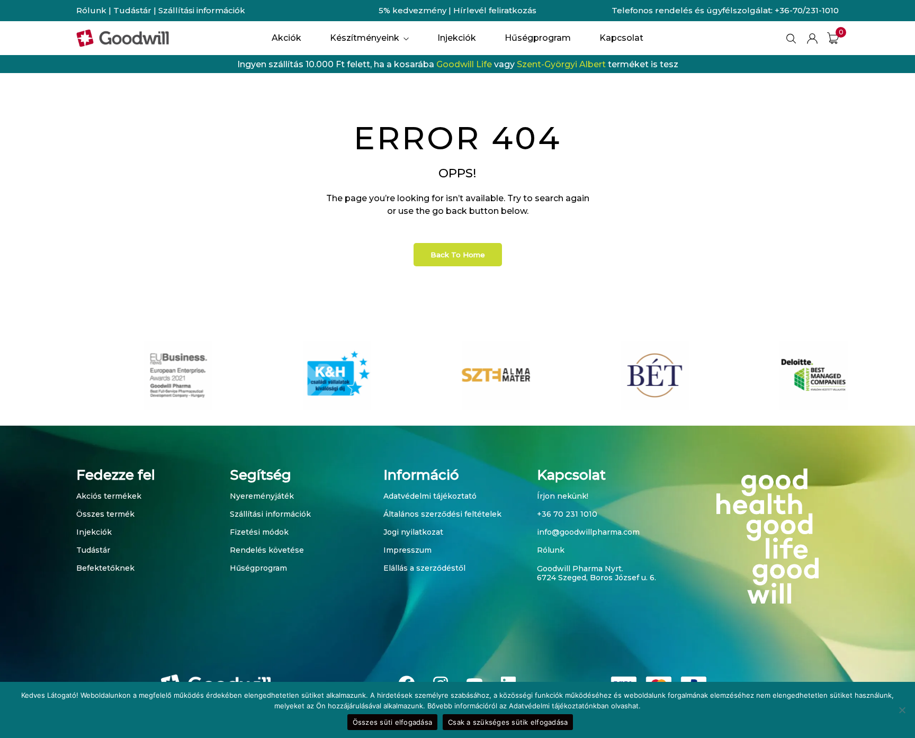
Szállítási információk (201, 10)
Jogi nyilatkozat (413, 532)
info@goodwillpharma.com (588, 532)
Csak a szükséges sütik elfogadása (508, 722)
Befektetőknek (105, 568)
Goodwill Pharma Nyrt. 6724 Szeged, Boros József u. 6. (596, 573)
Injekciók (94, 532)
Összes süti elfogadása (393, 722)
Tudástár (132, 10)
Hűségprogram (258, 568)
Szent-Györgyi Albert (561, 64)
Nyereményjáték (262, 496)
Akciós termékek (108, 496)
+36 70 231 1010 (567, 514)
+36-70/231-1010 (807, 10)
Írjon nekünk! (562, 496)
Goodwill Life (464, 64)
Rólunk (91, 10)
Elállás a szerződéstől (424, 568)
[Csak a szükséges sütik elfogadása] (901, 710)
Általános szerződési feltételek (442, 514)
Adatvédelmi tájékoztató (430, 496)
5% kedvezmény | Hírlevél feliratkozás (457, 10)
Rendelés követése (267, 550)
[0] (833, 38)
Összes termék (105, 514)
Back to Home (457, 254)
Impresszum (407, 550)
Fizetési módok (259, 532)
